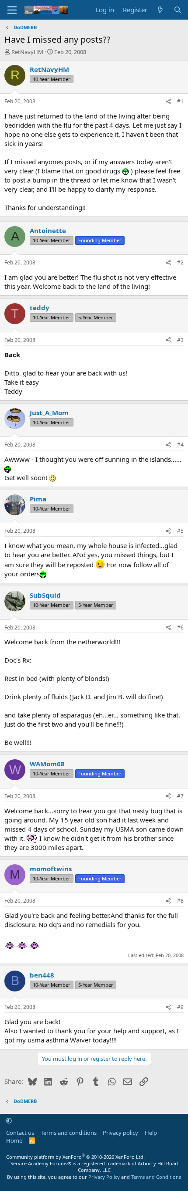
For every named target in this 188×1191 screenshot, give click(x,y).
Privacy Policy (104, 1177)
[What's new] (160, 10)
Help (151, 1133)
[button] (9, 1120)
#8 (180, 900)
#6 (180, 627)
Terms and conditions (69, 1133)
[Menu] (12, 10)
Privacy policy (120, 1133)
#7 (180, 796)
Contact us (20, 1133)
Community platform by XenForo (75, 1157)
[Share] (168, 102)
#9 (180, 1007)
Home (14, 1140)
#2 (180, 262)
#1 (180, 101)
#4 (180, 444)
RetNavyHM (27, 52)
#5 (180, 531)
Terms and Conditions (156, 1177)
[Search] (177, 10)
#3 (180, 340)
